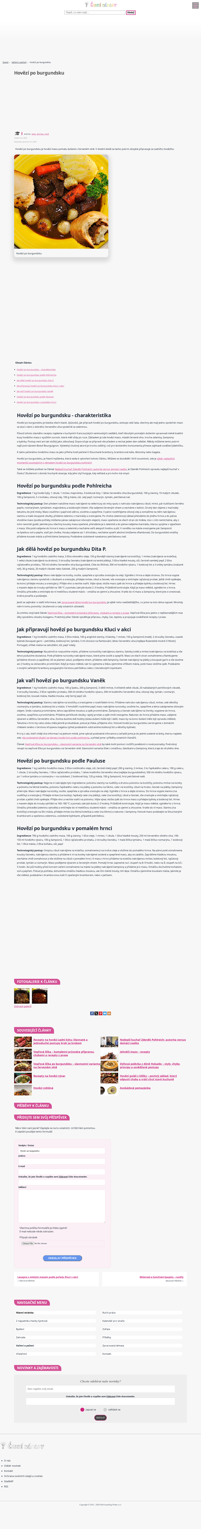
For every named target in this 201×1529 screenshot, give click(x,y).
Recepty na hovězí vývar (49, 1076)
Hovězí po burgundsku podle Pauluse (35, 396)
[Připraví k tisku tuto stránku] (109, 1014)
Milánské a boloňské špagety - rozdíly (161, 1277)
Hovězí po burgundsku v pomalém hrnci (36, 402)
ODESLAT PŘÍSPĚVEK (62, 1258)
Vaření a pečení (19, 62)
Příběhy (106, 1337)
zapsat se (90, 1409)
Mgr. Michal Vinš (40, 134)
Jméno (21, 1155)
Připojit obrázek (28, 1237)
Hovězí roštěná (43, 1088)
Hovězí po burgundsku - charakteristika (36, 369)
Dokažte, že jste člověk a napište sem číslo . (52, 1176)
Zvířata (106, 1329)
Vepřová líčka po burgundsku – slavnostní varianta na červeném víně (63, 744)
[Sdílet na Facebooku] (92, 1014)
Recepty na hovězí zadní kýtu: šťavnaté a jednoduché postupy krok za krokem (60, 1041)
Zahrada (20, 1337)
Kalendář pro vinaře (113, 1321)
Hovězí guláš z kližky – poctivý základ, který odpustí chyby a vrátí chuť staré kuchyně (148, 1077)
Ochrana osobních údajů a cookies (23, 1476)
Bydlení (20, 1329)
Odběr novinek (12, 1465)
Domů (5, 62)
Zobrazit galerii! (22, 1006)
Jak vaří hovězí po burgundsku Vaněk (35, 391)
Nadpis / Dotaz (26, 1145)
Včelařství (21, 1353)
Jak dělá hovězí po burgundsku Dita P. (35, 380)
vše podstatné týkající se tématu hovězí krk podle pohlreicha (55, 737)
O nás (7, 1460)
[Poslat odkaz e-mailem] (105, 1014)
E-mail (21, 1166)
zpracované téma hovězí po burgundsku (84, 602)
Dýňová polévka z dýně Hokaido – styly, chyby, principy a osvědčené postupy (150, 1065)
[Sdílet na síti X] (96, 1014)
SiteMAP (8, 1481)
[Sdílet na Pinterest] (100, 1014)
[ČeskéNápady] (100, 7)
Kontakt (106, 1353)
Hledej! (130, 12)
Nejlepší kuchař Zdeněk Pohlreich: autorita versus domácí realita (91, 469)
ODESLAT (100, 1418)
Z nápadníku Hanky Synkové (31, 1321)
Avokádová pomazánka (135, 1088)
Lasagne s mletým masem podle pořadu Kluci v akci (48, 1277)
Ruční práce (109, 1312)
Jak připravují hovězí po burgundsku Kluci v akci (40, 385)
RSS (6, 1486)
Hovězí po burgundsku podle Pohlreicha (36, 375)
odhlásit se (114, 1409)
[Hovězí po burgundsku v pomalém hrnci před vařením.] (22, 1002)
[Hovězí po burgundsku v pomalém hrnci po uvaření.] (39, 1002)
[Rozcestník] (195, 5)
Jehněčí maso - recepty (135, 1052)
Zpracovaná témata (113, 1345)
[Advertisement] (88, 38)
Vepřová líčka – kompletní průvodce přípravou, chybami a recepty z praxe (88, 612)
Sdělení (22, 1187)
